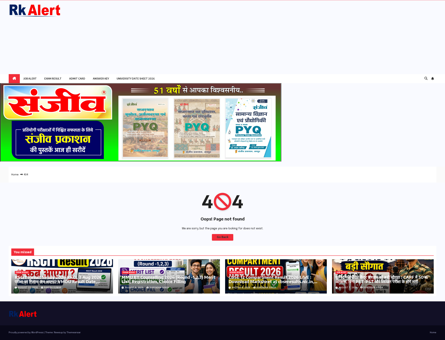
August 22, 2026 (28, 288)
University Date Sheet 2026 (136, 78)
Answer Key (101, 78)
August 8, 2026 (134, 288)
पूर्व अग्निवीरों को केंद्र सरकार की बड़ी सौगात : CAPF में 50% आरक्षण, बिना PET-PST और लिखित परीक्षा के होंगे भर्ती (381, 279)
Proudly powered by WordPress (26, 332)
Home (15, 174)
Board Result (236, 272)
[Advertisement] (222, 43)
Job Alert (30, 78)
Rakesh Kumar (52, 288)
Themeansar (73, 332)
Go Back (222, 237)
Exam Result (53, 78)
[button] (426, 78)
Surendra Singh (159, 288)
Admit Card (77, 78)
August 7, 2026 (348, 288)
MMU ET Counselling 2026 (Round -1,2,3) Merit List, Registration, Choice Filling (168, 279)
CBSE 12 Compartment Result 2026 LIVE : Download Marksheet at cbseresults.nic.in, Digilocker (271, 281)
